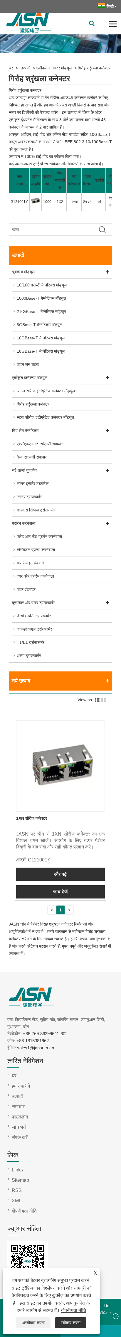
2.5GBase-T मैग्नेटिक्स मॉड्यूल (41, 311)
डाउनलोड (20, 1116)
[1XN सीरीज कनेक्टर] (60, 807)
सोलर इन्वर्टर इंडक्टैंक (32, 483)
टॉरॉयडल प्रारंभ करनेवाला (36, 549)
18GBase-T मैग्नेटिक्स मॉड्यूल (41, 351)
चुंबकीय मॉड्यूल (23, 271)
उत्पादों (25, 68)
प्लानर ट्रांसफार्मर (29, 496)
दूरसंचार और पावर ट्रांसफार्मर (33, 602)
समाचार (18, 1106)
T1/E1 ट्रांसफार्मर (30, 642)
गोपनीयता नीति (73, 1310)
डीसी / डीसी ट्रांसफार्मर (34, 616)
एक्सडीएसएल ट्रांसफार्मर (34, 629)
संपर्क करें (20, 1137)
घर (11, 68)
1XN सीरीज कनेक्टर (31, 818)
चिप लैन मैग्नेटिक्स (25, 430)
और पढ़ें (60, 874)
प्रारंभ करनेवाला (24, 523)
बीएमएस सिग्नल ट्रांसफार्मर (36, 510)
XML (16, 1200)
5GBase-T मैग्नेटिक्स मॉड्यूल (39, 324)
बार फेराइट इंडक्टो (30, 563)
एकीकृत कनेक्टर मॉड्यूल (54, 68)
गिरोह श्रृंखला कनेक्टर (94, 68)
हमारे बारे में (21, 1085)
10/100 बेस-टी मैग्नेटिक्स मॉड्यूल (42, 285)
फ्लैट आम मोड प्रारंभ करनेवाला (39, 536)
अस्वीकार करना (33, 1322)
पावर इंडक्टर (26, 589)
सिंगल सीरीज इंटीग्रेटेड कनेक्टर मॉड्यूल (46, 391)
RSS (17, 1190)
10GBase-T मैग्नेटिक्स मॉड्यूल (41, 338)
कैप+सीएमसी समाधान (32, 457)
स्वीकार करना (70, 1322)
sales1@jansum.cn (35, 1047)
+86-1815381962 (32, 1040)
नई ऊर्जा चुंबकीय (24, 470)
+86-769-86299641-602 (45, 1033)
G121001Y (19, 202)
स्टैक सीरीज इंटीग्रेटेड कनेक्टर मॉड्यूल (45, 417)
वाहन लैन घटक (28, 364)
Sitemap (20, 1180)
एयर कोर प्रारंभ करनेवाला (35, 576)
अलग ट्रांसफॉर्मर (29, 655)
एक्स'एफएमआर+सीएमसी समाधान (40, 443)
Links (17, 1169)
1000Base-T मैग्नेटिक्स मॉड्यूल (41, 298)
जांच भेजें (60, 891)
